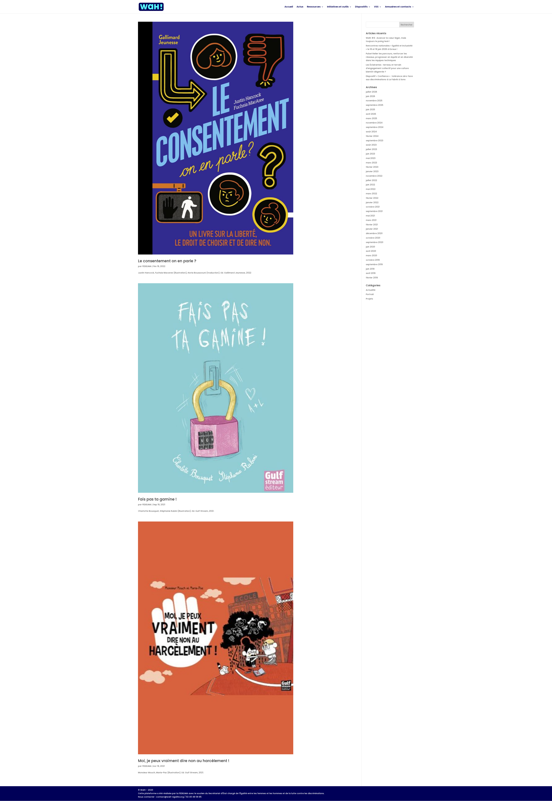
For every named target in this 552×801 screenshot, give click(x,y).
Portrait (370, 294)
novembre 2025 (374, 100)
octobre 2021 (373, 206)
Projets (369, 298)
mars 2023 (371, 162)
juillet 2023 (371, 149)
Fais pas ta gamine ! (157, 499)
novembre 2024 (374, 122)
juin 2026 (370, 96)
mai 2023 (370, 158)
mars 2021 (371, 220)
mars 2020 (371, 255)
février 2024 (372, 136)
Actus (300, 7)
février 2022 (372, 198)
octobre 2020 (373, 237)
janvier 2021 (372, 228)
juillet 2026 (371, 91)
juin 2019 (370, 268)
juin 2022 (370, 184)
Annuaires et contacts (398, 7)
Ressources (314, 7)
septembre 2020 (374, 242)
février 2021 (372, 224)
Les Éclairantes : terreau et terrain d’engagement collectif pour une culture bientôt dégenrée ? (387, 68)
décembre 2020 (374, 233)
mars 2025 (371, 118)
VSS (376, 7)
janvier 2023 (372, 171)
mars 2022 (371, 193)
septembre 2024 (374, 127)
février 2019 (372, 277)
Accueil (288, 7)
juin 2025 (370, 109)
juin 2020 (370, 246)
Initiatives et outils (338, 7)
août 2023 (371, 144)
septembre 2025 (374, 105)
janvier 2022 (372, 202)
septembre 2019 (374, 264)
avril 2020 (371, 251)
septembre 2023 (374, 140)
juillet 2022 (371, 180)
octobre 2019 (373, 260)
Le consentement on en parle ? (167, 261)
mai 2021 (370, 215)
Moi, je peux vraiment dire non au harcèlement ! (183, 760)
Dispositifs (361, 7)
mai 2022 (370, 189)
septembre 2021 (374, 211)
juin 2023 (370, 153)
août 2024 (371, 131)
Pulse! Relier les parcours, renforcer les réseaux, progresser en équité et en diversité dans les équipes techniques (389, 57)
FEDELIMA (146, 266)
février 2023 (372, 167)
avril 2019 (370, 273)
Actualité (370, 290)
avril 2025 (371, 114)
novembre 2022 (374, 175)
